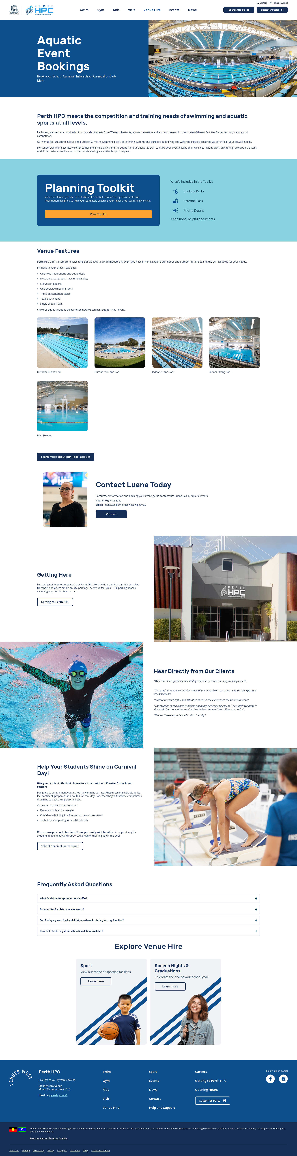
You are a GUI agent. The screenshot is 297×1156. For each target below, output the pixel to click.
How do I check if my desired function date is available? (71, 931)
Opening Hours (206, 1090)
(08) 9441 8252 (113, 500)
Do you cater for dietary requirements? (62, 909)
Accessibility (38, 1150)
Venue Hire (152, 10)
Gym (100, 10)
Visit (131, 10)
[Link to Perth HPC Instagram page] (283, 1079)
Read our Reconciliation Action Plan (49, 1138)
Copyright (62, 1150)
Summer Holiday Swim (158, 3)
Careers (201, 1072)
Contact (263, 3)
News (192, 10)
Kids (116, 10)
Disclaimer (75, 1150)
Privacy (50, 1150)
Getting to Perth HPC (210, 1081)
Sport (153, 1072)
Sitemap (26, 1150)
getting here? (59, 1095)
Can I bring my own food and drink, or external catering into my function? (82, 920)
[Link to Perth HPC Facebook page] (270, 1079)
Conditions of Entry (100, 1150)
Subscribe (14, 1150)
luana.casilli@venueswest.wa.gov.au (125, 504)
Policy (85, 1150)
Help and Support (280, 3)
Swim (84, 10)
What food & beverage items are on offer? (63, 898)
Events (174, 10)
